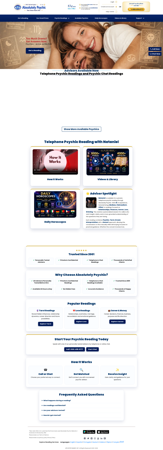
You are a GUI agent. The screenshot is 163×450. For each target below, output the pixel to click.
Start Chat (92, 349)
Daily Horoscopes (101, 18)
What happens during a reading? (57, 401)
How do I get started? (52, 415)
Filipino (108, 442)
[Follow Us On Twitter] (88, 438)
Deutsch (95, 442)
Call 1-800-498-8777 (74, 349)
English (72, 442)
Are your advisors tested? (54, 410)
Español (79, 442)
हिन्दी (122, 442)
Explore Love (81, 322)
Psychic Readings (61, 18)
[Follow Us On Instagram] (95, 438)
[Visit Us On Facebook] (85, 438)
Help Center (110, 12)
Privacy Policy (51, 437)
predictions (94, 8)
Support (139, 18)
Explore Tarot (45, 324)
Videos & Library (120, 18)
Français (116, 442)
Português (87, 442)
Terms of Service (44, 435)
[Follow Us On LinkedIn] (101, 438)
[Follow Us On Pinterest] (91, 438)
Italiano (102, 442)
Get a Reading (34, 50)
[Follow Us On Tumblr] (105, 438)
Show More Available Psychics (81, 129)
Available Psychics (81, 18)
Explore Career (117, 322)
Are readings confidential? (54, 405)
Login (112, 2)
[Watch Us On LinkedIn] (98, 438)
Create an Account (107, 7)
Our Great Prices (42, 18)
